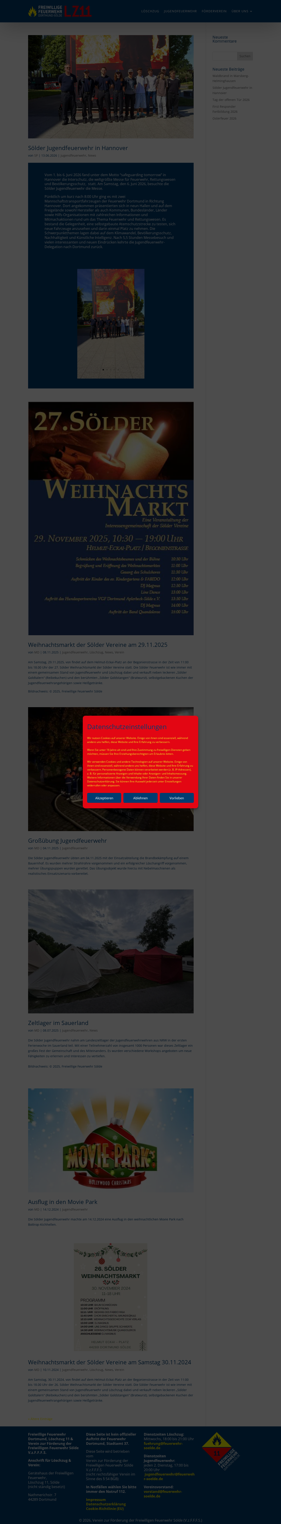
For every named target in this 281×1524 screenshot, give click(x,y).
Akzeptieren (104, 798)
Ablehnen (140, 798)
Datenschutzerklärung (100, 781)
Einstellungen (173, 781)
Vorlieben (176, 798)
